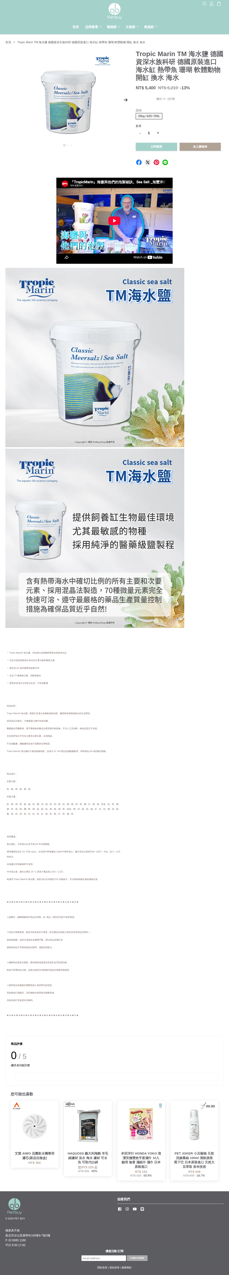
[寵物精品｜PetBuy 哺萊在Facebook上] (119, 1210)
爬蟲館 (149, 27)
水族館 (130, 27)
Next (125, 100)
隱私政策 (102, 1267)
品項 (139, 110)
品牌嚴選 (91, 27)
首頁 (75, 27)
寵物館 (112, 27)
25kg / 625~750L (149, 116)
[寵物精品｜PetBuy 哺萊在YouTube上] (134, 1210)
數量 (139, 125)
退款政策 (114, 1267)
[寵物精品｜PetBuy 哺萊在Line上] (142, 1210)
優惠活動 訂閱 (114, 1251)
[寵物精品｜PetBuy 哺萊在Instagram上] (127, 1210)
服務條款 (127, 1267)
